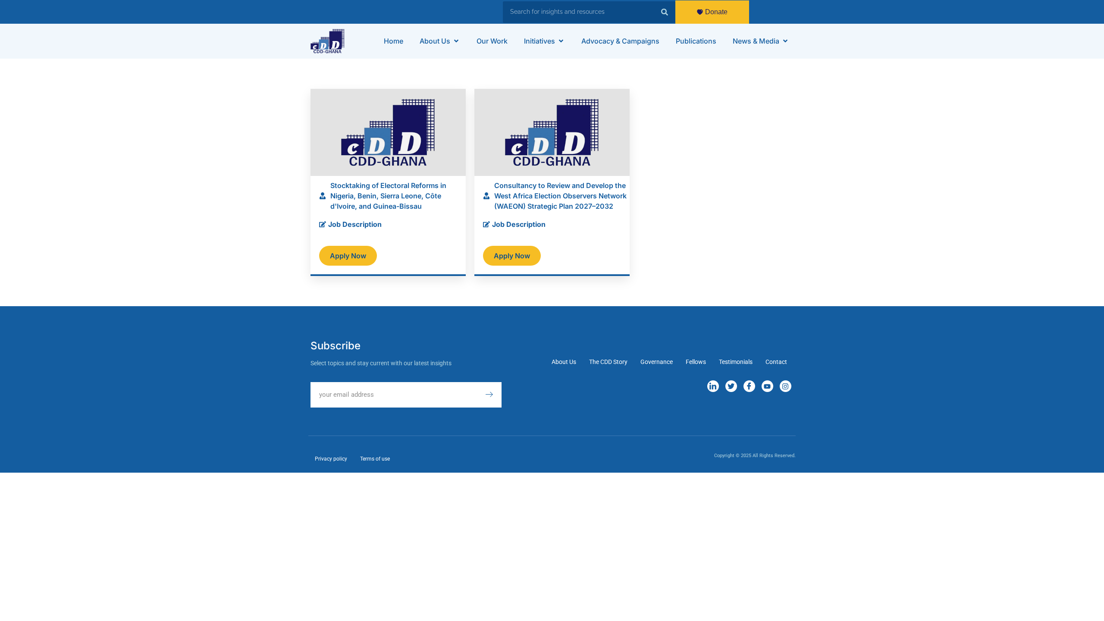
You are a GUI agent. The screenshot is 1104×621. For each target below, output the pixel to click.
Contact (776, 361)
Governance (656, 361)
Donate (716, 12)
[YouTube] (767, 386)
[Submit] (493, 395)
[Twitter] (731, 386)
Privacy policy (331, 459)
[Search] (664, 12)
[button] (439, 41)
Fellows (696, 361)
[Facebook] (749, 386)
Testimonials (736, 361)
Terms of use (375, 459)
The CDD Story (608, 361)
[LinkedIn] (713, 386)
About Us (564, 361)
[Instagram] (785, 386)
